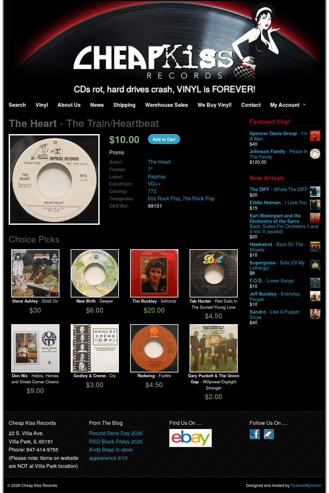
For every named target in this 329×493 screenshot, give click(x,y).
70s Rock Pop (198, 198)
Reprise (157, 176)
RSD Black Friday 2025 (116, 441)
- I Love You (278, 202)
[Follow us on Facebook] (255, 433)
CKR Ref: (119, 206)
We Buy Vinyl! (215, 104)
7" (150, 169)
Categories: (122, 199)
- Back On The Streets (276, 247)
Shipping (124, 104)
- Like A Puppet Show (274, 314)
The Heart (159, 161)
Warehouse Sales (166, 104)
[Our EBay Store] (190, 437)
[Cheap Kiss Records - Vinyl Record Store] (164, 42)
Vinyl (42, 104)
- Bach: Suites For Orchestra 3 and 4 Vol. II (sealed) (284, 223)
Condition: (121, 184)
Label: (116, 177)
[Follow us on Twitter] (269, 433)
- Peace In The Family (279, 154)
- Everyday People (275, 296)
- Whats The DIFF (279, 189)
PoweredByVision (306, 485)
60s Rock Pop (164, 198)
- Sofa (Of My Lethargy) (277, 265)
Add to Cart (164, 139)
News (97, 104)
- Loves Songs (272, 280)
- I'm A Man (278, 136)
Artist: (116, 162)
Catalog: (118, 191)
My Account (284, 104)
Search (17, 104)
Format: (117, 169)
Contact (251, 104)
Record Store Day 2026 (116, 433)
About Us (69, 104)
